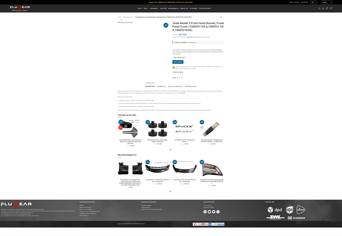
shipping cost (190, 37)
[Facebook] (213, 211)
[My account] (323, 8)
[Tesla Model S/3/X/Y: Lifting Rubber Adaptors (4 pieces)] (157, 128)
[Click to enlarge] (121, 20)
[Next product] (223, 17)
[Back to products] (221, 17)
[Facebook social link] (177, 77)
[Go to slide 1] (170, 149)
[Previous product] (219, 17)
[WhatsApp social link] (182, 77)
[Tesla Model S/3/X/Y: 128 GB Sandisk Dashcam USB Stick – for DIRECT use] (211, 128)
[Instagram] (205, 211)
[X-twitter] (218, 211)
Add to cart (178, 62)
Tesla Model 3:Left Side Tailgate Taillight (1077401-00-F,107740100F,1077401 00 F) (211, 181)
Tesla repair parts (128, 17)
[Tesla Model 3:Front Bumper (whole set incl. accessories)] (157, 168)
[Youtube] (209, 211)
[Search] (319, 8)
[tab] (150, 85)
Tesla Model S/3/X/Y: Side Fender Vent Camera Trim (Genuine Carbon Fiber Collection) (130, 141)
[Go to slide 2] (171, 149)
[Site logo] (20, 8)
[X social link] (179, 77)
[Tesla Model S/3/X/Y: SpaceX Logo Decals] (184, 128)
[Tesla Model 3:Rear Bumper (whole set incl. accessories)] (184, 168)
